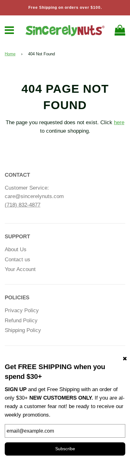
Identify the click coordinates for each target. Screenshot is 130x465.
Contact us (17, 260)
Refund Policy (21, 321)
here (119, 122)
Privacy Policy (22, 310)
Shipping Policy (23, 330)
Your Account (20, 269)
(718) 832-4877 (22, 205)
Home (10, 54)
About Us (16, 249)
